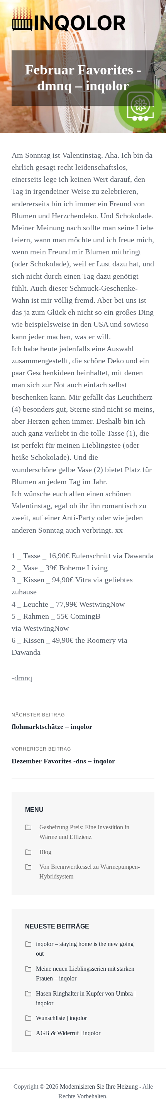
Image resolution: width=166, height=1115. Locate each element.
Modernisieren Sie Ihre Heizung (99, 1086)
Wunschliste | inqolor (61, 1018)
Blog (45, 852)
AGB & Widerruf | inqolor (68, 1033)
